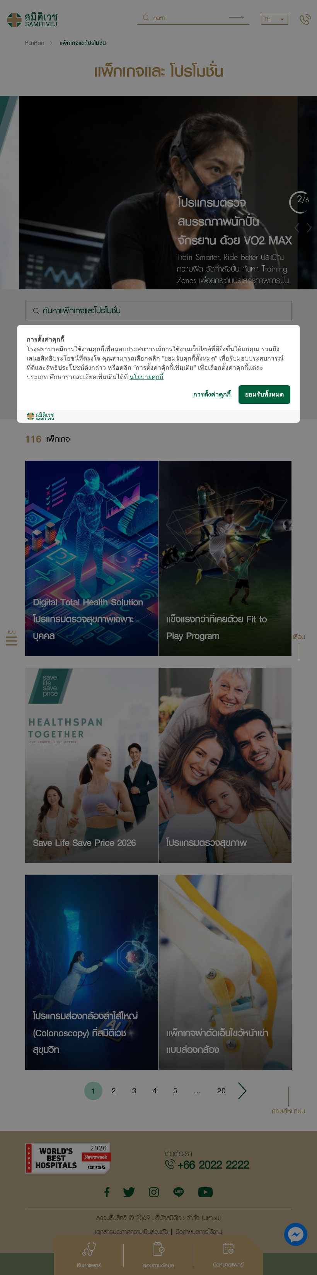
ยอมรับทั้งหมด (264, 394)
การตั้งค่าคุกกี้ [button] (212, 394)
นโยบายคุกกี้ (147, 377)
